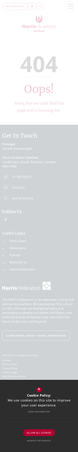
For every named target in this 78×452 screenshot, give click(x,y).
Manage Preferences (39, 440)
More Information (39, 411)
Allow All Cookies (39, 432)
